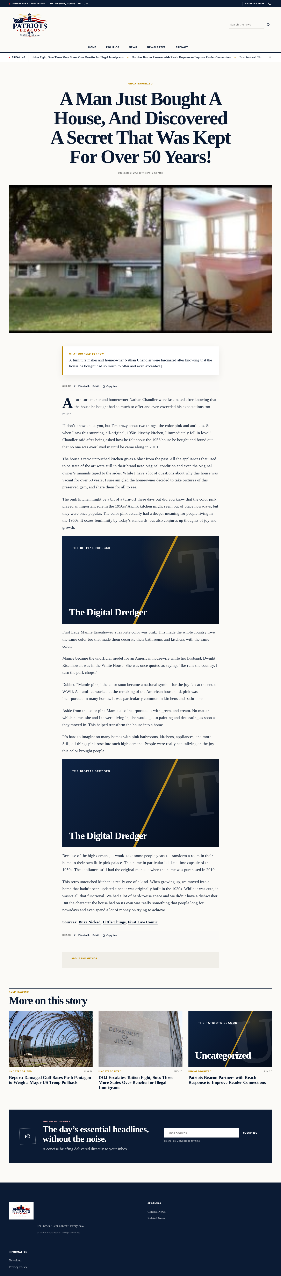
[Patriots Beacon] (30, 25)
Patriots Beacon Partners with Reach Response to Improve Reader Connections (158, 57)
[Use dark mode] (269, 3)
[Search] (268, 25)
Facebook (84, 386)
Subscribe (250, 1132)
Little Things (114, 922)
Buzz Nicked (90, 922)
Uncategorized (140, 83)
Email (96, 386)
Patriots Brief (254, 3)
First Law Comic (143, 922)
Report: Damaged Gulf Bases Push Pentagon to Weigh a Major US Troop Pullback (50, 1080)
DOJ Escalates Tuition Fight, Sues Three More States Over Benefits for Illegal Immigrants (136, 1082)
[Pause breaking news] (268, 57)
